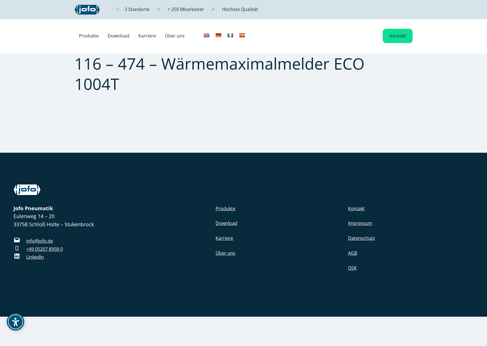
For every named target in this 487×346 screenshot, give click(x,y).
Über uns (225, 253)
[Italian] (230, 35)
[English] (206, 35)
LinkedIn (35, 257)
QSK (352, 268)
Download (226, 223)
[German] (218, 35)
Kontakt (397, 36)
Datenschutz (361, 238)
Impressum (360, 223)
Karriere (224, 238)
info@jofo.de (39, 241)
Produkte (225, 208)
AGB (352, 253)
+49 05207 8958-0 (44, 249)
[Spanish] (242, 35)
